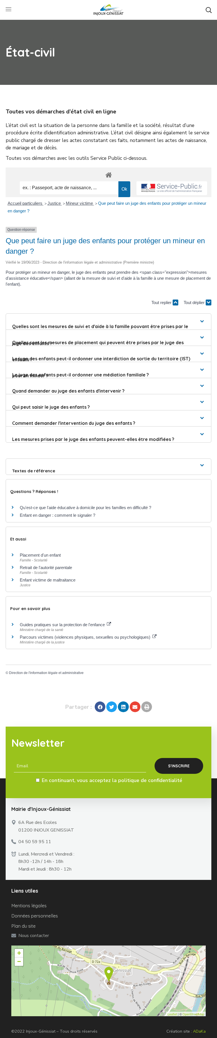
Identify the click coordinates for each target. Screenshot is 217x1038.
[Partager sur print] (146, 706)
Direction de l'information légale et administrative (46, 673)
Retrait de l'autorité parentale (46, 567)
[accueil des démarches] (108, 174)
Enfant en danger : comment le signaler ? (57, 515)
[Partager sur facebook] (100, 706)
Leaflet (172, 1014)
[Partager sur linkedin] (123, 706)
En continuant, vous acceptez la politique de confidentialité (112, 780)
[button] (208, 10)
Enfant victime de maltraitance (47, 580)
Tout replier (162, 302)
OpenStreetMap (193, 1014)
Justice (54, 203)
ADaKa (199, 1031)
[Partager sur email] (135, 706)
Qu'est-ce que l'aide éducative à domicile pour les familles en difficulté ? (85, 507)
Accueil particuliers (26, 203)
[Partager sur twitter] (111, 706)
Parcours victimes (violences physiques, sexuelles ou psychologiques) (85, 637)
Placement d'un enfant (40, 555)
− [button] (19, 961)
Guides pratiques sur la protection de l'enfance (63, 624)
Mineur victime (80, 203)
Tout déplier (195, 302)
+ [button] (19, 953)
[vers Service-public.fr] (171, 188)
